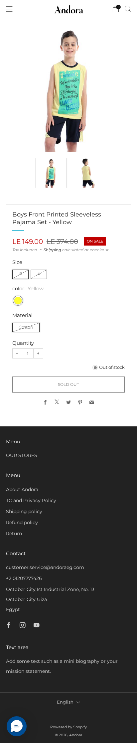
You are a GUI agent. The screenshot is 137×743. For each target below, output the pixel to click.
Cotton (26, 327)
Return (14, 534)
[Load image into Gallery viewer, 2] (86, 173)
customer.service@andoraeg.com (45, 567)
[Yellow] (18, 300)
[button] (17, 726)
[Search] (127, 8)
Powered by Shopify (68, 727)
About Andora (22, 489)
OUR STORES (21, 455)
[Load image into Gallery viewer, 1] (51, 173)
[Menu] (9, 9)
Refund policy (22, 522)
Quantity (23, 343)
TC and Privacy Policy (31, 500)
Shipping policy (24, 511)
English (65, 702)
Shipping (52, 249)
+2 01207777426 (24, 578)
